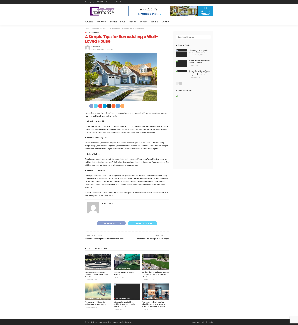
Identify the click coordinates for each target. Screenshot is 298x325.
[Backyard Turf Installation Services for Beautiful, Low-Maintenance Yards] (155, 262)
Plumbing (89, 22)
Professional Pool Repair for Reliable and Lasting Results (95, 303)
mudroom (90, 159)
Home (122, 22)
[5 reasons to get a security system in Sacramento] (181, 53)
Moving (165, 22)
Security (143, 22)
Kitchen (113, 22)
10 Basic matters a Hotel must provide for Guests (199, 62)
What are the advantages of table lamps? (153, 239)
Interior (132, 22)
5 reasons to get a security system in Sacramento (198, 51)
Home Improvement (93, 32)
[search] (210, 22)
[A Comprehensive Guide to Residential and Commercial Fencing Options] (127, 291)
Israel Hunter (95, 46)
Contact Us (110, 2)
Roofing (154, 22)
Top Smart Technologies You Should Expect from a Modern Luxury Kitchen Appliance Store (153, 304)
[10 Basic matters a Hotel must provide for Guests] (181, 63)
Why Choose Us (121, 2)
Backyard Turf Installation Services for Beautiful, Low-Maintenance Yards (155, 274)
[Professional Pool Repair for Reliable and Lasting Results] (98, 291)
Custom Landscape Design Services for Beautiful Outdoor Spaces (96, 274)
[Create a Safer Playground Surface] (127, 262)
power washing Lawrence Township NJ (137, 129)
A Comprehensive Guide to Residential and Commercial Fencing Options (124, 304)
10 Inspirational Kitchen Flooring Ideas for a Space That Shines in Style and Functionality (199, 73)
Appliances (101, 22)
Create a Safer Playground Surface (124, 273)
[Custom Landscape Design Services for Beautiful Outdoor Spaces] (98, 262)
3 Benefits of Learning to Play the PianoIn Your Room (104, 239)
